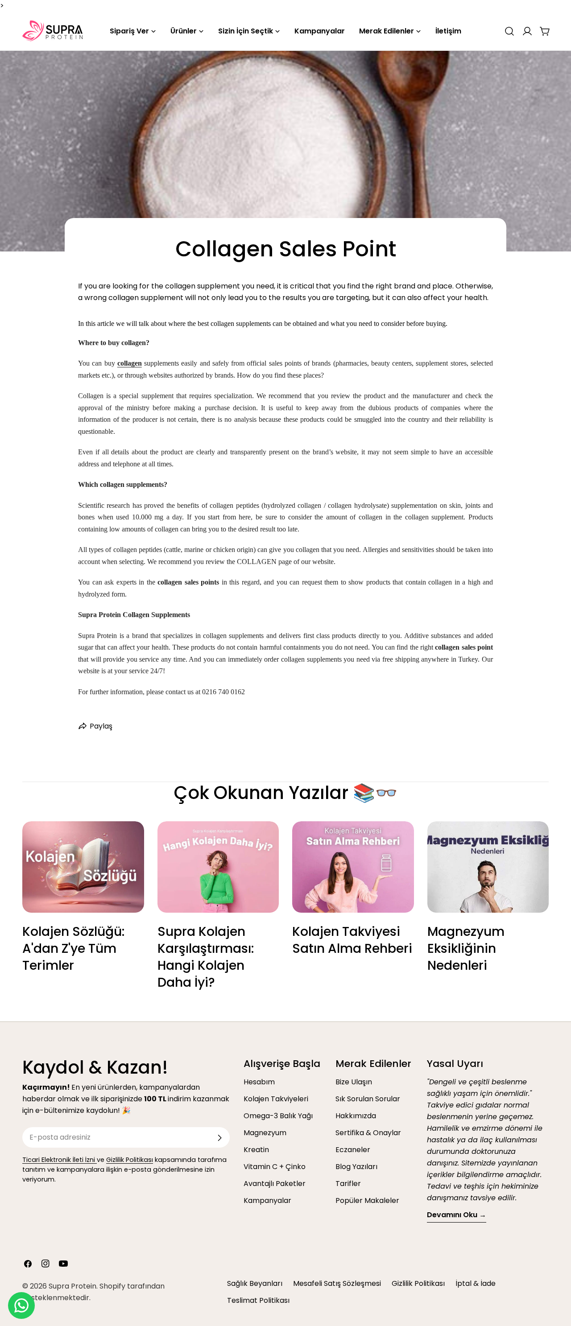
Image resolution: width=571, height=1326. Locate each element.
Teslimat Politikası (258, 1300)
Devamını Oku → (456, 1215)
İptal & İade (475, 1283)
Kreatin (256, 1150)
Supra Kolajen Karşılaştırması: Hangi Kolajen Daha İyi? (205, 957)
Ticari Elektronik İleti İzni (59, 1159)
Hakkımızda (355, 1116)
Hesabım (259, 1082)
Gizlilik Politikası (129, 1159)
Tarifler (348, 1183)
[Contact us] (21, 1305)
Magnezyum (265, 1133)
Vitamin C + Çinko (275, 1166)
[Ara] (509, 31)
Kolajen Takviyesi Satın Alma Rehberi (352, 940)
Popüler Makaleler (367, 1200)
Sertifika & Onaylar (368, 1133)
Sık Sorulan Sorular (367, 1099)
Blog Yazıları (356, 1166)
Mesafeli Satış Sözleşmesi (337, 1283)
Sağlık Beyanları (254, 1283)
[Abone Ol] (219, 1137)
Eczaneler (352, 1150)
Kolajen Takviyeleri (276, 1099)
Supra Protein (72, 1286)
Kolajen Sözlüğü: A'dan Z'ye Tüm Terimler (73, 948)
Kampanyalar (267, 1200)
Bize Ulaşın (353, 1082)
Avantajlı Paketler (275, 1183)
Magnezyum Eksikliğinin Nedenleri (466, 948)
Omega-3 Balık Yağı (278, 1116)
